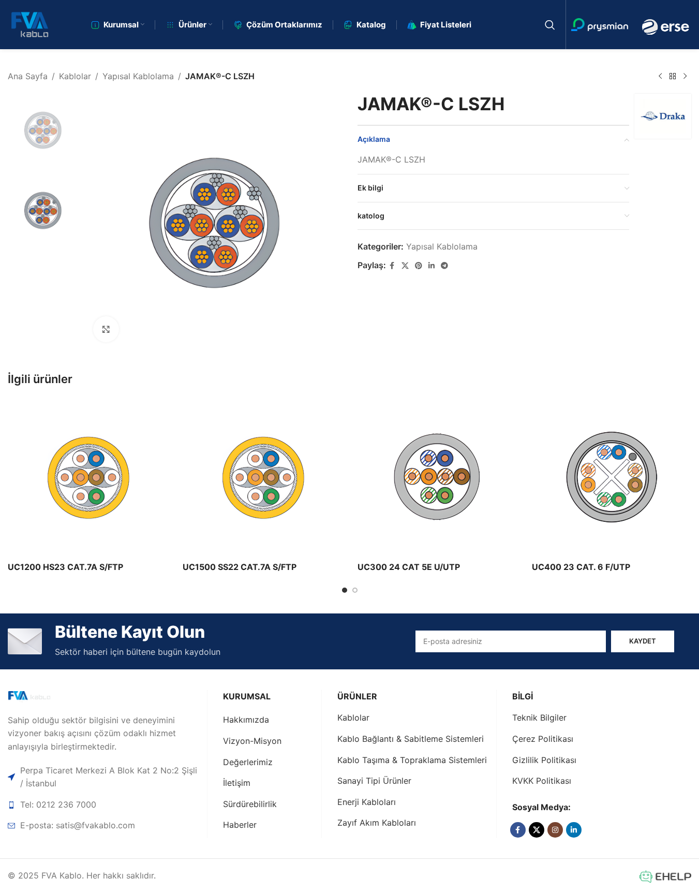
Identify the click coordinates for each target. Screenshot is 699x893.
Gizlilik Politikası (544, 760)
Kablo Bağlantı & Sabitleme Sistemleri (410, 739)
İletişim (236, 783)
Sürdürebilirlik (250, 804)
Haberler (240, 824)
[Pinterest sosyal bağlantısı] (418, 266)
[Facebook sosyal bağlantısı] (392, 266)
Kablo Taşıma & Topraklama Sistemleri (412, 760)
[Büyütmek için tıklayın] (106, 329)
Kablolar (75, 76)
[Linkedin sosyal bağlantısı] (431, 266)
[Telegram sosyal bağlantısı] (444, 266)
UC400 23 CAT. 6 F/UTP (581, 567)
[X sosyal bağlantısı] (405, 266)
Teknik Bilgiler (539, 717)
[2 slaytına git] (355, 590)
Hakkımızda (246, 719)
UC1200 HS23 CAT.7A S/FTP (65, 567)
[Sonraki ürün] (685, 76)
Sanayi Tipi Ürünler (374, 780)
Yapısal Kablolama (138, 76)
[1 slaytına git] (344, 590)
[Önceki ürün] (660, 76)
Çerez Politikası (542, 739)
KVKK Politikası (541, 780)
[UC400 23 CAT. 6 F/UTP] (611, 477)
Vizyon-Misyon (252, 741)
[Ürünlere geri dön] (672, 76)
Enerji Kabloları (366, 802)
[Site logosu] (30, 24)
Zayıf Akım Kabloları (376, 822)
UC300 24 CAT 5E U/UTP (409, 567)
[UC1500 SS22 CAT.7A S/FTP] (262, 477)
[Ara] (550, 24)
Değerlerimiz (248, 762)
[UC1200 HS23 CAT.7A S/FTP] (87, 477)
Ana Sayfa (28, 76)
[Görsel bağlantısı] (44, 696)
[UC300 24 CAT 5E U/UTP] (437, 477)
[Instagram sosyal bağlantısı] (555, 830)
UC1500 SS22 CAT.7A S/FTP (239, 567)
